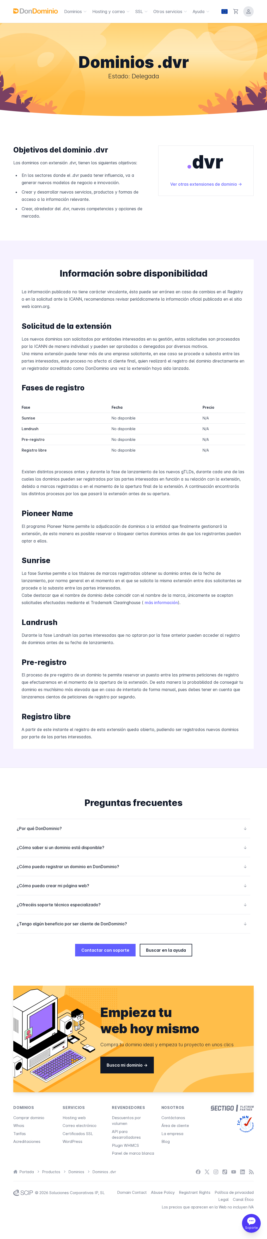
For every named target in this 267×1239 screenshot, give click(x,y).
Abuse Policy (163, 1192)
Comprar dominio (28, 1117)
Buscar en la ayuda (166, 950)
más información (161, 602)
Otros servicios (167, 11)
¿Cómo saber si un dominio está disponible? (132, 847)
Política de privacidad (234, 1192)
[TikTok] (224, 1172)
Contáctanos (173, 1117)
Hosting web (74, 1117)
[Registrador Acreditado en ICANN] (245, 1124)
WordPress (72, 1141)
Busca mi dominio (125, 1065)
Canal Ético (243, 1199)
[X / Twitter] (207, 1172)
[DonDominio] (35, 11)
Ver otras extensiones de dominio (204, 184)
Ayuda (199, 11)
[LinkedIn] (242, 1172)
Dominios (73, 11)
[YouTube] (233, 1172)
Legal (223, 1199)
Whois (18, 1125)
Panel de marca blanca (133, 1153)
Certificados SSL (78, 1133)
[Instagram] (216, 1172)
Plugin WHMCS (125, 1145)
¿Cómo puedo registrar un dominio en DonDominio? (132, 866)
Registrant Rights (194, 1192)
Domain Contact (132, 1192)
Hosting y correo (108, 11)
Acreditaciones (26, 1141)
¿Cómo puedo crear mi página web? (132, 885)
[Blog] (251, 1172)
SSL (139, 11)
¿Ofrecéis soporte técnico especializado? (132, 904)
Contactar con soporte (105, 950)
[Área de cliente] (248, 11)
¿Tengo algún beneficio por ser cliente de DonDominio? (132, 923)
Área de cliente (175, 1125)
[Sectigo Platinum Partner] (232, 1108)
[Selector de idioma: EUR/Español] (224, 11)
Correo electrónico (79, 1125)
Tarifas (19, 1133)
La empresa (172, 1133)
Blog (165, 1141)
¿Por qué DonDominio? (132, 828)
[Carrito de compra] (236, 11)
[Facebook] (198, 1172)
